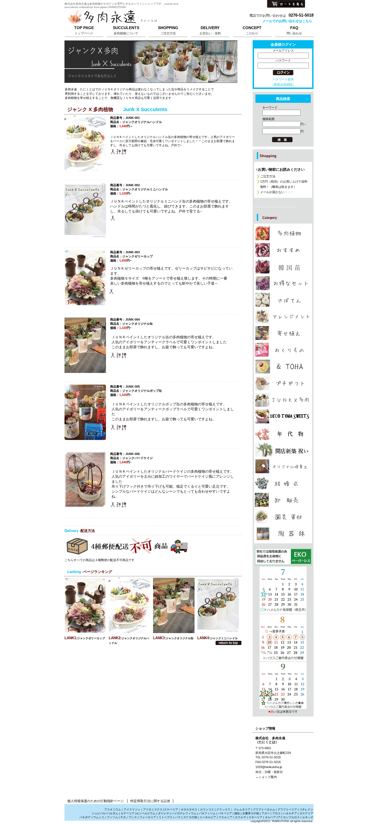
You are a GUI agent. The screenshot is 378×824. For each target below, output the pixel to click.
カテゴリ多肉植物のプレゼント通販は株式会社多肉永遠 (283, 416)
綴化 (237, 813)
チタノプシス (128, 817)
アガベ (266, 813)
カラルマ (240, 817)
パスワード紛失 (283, 79)
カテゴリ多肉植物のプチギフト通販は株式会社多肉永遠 (283, 383)
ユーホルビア (208, 817)
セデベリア (127, 813)
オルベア (270, 817)
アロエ (276, 813)
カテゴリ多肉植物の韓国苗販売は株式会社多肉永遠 (283, 266)
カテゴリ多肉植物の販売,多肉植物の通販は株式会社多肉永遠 (283, 233)
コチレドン (306, 809)
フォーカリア (147, 817)
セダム (114, 813)
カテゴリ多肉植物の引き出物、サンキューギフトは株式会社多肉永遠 (283, 483)
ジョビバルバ (100, 813)
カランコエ (207, 809)
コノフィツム (109, 817)
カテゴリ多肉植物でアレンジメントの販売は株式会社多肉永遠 (283, 316)
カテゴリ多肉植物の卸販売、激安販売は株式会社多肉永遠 (283, 500)
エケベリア (171, 809)
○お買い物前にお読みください (280, 169)
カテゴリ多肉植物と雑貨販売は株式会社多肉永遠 (283, 534)
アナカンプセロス (289, 817)
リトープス (165, 817)
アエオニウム (112, 809)
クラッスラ (223, 809)
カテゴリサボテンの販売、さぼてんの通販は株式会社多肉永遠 (283, 300)
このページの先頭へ (229, 643)
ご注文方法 (267, 176)
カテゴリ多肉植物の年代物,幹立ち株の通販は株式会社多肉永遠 (283, 433)
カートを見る (286, 4)
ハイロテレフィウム (184, 813)
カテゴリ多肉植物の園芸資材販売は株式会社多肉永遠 (283, 517)
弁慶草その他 (250, 813)
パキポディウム (89, 817)
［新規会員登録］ (283, 84)
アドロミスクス (152, 809)
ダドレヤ (163, 813)
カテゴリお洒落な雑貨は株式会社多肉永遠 (283, 366)
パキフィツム (207, 813)
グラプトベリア (287, 809)
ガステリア (306, 813)
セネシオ (307, 817)
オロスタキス (189, 809)
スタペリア (255, 817)
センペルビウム (146, 813)
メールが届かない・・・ (277, 192)
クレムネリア (242, 809)
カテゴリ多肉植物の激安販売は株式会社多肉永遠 (283, 283)
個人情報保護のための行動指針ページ (95, 801)
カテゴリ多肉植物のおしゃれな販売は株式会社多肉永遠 (283, 250)
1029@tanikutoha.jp (268, 767)
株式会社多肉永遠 (133, 17)
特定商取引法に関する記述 (150, 801)
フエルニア (225, 817)
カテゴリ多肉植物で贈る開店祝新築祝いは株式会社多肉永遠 (283, 450)
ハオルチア (289, 813)
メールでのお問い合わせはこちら (287, 21)
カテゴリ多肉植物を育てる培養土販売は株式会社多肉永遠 (283, 466)
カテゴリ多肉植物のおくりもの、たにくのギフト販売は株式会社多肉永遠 (283, 350)
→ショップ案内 (266, 777)
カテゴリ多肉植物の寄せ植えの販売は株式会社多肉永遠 (283, 333)
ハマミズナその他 (186, 817)
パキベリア (225, 813)
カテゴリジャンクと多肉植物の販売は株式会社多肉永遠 (283, 400)
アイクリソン (132, 809)
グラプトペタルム (264, 809)
